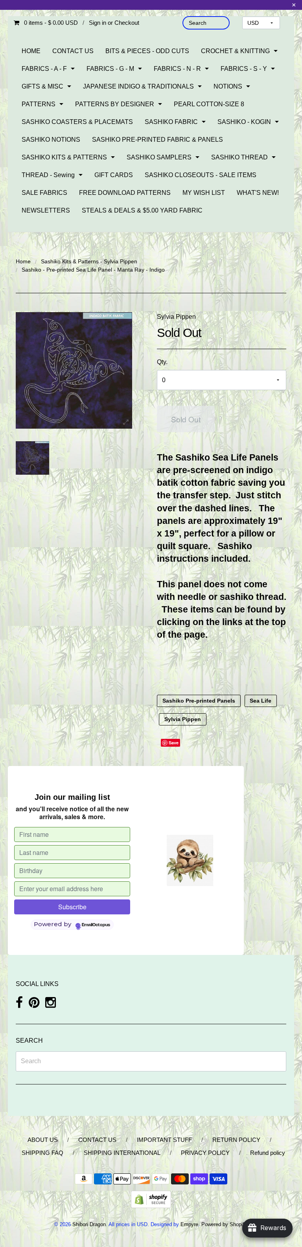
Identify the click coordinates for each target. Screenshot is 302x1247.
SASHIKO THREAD (239, 157)
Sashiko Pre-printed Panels (198, 701)
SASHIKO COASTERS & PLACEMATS (77, 121)
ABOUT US (43, 1139)
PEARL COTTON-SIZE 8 (209, 104)
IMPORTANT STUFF (164, 1139)
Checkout (126, 22)
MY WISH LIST (203, 192)
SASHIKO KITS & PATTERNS (64, 157)
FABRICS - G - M (110, 68)
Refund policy (267, 1152)
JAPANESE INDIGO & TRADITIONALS (138, 86)
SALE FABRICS (44, 192)
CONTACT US (73, 51)
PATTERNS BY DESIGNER (114, 104)
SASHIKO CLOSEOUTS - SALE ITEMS (200, 175)
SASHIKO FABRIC (171, 121)
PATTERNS (38, 104)
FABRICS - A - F (44, 68)
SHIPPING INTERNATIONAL (122, 1152)
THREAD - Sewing (48, 175)
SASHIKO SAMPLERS (159, 157)
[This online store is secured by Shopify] (151, 1198)
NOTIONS (228, 86)
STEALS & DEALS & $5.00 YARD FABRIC (142, 210)
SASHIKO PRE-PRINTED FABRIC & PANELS (157, 139)
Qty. (162, 362)
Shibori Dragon (89, 1224)
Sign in (97, 22)
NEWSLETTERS (46, 210)
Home (23, 261)
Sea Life (260, 701)
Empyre (189, 1224)
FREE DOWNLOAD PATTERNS (125, 192)
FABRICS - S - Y (244, 68)
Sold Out (186, 419)
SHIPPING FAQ (42, 1152)
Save (174, 743)
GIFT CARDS (113, 175)
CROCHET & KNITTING (235, 51)
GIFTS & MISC (42, 86)
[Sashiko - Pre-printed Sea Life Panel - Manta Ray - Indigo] (32, 458)
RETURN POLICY (236, 1139)
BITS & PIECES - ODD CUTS (147, 51)
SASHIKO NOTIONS (51, 139)
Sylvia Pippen (176, 316)
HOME (31, 51)
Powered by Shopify (224, 1224)
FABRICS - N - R (177, 68)
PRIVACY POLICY (205, 1152)
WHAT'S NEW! (258, 192)
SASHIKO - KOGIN (244, 121)
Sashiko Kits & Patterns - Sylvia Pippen (89, 261)
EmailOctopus (96, 925)
